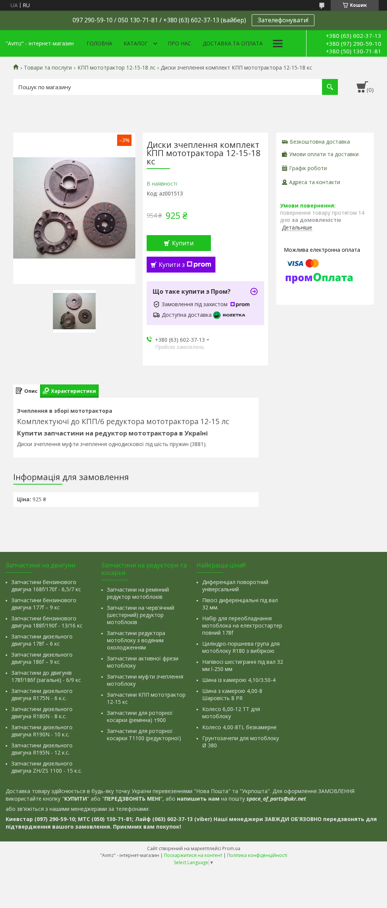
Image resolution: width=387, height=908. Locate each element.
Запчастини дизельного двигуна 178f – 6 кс (42, 640)
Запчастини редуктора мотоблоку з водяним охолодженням (136, 640)
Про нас (179, 43)
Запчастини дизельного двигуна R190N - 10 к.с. (42, 731)
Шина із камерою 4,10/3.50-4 (239, 679)
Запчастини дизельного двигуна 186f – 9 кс (42, 658)
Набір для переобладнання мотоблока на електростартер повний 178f (242, 625)
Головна (99, 43)
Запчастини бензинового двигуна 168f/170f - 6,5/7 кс (46, 585)
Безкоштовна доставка (320, 141)
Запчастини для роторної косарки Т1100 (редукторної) (144, 734)
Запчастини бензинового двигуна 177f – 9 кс (43, 604)
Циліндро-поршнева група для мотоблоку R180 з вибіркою (241, 647)
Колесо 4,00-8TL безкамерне (239, 727)
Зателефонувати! (283, 20)
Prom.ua (231, 848)
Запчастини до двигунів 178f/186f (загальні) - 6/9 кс (46, 676)
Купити (183, 243)
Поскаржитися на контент (193, 855)
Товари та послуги (48, 67)
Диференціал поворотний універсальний (235, 585)
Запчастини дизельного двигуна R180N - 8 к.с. (42, 712)
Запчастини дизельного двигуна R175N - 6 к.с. (42, 694)
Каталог (136, 43)
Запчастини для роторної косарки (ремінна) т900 (140, 716)
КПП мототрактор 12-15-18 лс (116, 67)
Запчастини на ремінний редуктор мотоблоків (138, 593)
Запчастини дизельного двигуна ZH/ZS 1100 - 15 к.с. (46, 767)
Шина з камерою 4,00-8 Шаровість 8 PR (232, 694)
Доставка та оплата (233, 43)
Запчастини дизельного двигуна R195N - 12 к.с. (42, 749)
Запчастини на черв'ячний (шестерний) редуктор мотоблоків (140, 615)
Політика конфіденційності (257, 855)
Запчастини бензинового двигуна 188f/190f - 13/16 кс (46, 622)
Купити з (172, 264)
